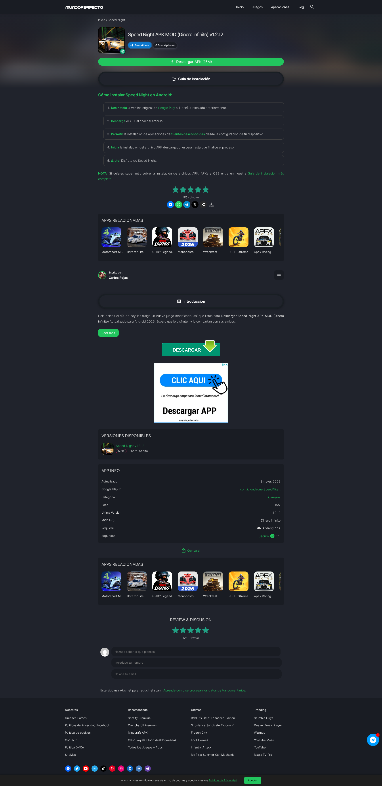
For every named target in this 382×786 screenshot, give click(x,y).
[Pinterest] (112, 768)
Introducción (191, 301)
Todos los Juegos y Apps (145, 747)
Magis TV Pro (263, 754)
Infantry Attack (201, 747)
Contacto (71, 740)
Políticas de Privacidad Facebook (87, 725)
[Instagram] (121, 768)
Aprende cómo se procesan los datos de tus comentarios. (204, 690)
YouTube (260, 747)
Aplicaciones (280, 7)
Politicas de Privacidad (223, 780)
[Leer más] (191, 333)
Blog (301, 7)
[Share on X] (195, 204)
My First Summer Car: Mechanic (212, 754)
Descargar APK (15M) (191, 62)
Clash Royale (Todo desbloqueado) (152, 740)
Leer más (108, 333)
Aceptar (253, 780)
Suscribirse (142, 45)
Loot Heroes (199, 740)
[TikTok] (103, 768)
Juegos (257, 7)
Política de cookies (78, 732)
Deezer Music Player (268, 725)
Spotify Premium (139, 718)
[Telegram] (95, 768)
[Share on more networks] (203, 204)
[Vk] (139, 768)
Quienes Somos (76, 718)
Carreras (274, 497)
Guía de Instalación (190, 79)
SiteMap (70, 754)
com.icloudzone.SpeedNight (260, 489)
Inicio (240, 7)
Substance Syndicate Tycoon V (212, 725)
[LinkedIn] (130, 768)
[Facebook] (68, 768)
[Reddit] (148, 768)
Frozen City (199, 732)
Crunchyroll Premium (142, 725)
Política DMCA (74, 747)
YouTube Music (264, 740)
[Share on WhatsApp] (178, 204)
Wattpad (259, 732)
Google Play (166, 108)
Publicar (270, 683)
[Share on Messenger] (170, 204)
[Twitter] (77, 768)
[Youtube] (86, 768)
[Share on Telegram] (186, 204)
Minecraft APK (137, 732)
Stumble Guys (263, 718)
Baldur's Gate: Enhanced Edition (213, 718)
